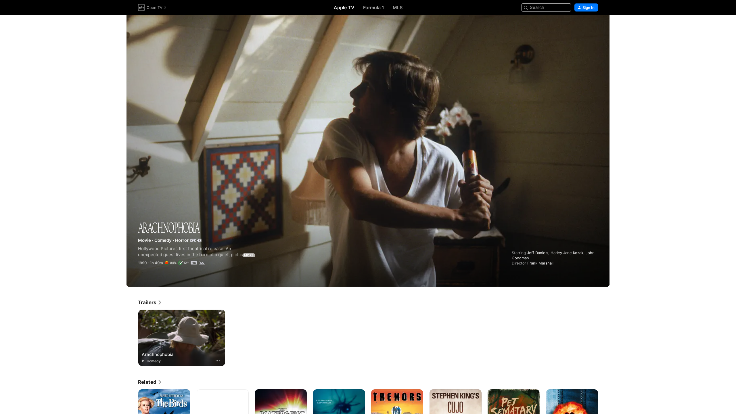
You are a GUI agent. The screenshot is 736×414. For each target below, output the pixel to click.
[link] (150, 302)
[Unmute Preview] (594, 26)
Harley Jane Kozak (567, 252)
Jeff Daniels (537, 252)
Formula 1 (373, 7)
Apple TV (344, 7)
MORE (249, 255)
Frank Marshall (540, 263)
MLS (397, 7)
